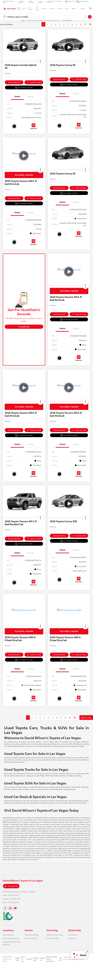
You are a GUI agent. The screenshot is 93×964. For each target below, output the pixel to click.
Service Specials (31, 938)
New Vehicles (8, 934)
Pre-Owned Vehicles (11, 938)
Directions (72, 938)
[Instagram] (10, 908)
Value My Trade (52, 938)
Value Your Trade (36, 82)
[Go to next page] (85, 24)
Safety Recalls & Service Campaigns (51, 958)
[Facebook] (5, 908)
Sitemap (29, 959)
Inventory (8, 930)
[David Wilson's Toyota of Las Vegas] (9, 8)
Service (29, 930)
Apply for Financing (54, 934)
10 (81, 24)
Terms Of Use (23, 958)
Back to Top (86, 717)
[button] (40, 61)
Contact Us (12, 886)
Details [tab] (17, 96)
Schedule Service (31, 934)
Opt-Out (60, 959)
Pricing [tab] (31, 96)
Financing (52, 930)
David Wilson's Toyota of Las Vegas (8, 958)
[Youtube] (15, 908)
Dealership (74, 930)
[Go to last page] (90, 24)
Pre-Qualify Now (23, 327)
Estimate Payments (14, 82)
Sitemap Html (36, 959)
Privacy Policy (17, 959)
